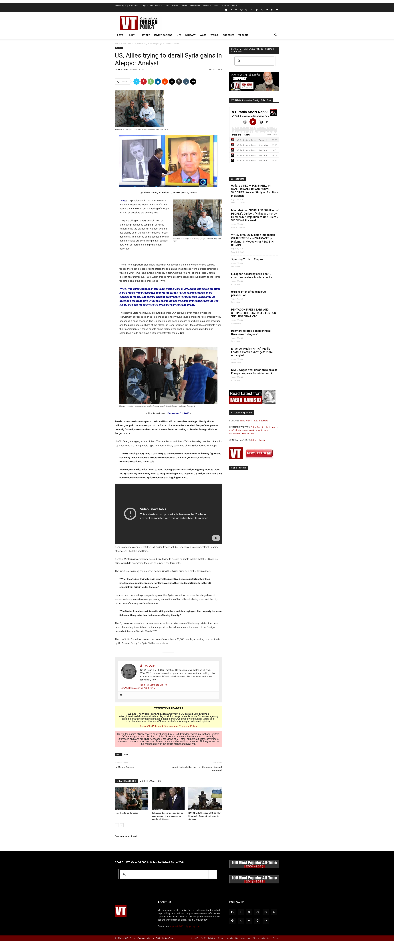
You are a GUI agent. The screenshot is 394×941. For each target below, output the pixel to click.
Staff (167, 5)
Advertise (225, 5)
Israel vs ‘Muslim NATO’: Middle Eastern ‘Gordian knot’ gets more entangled (252, 352)
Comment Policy (188, 726)
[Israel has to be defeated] (131, 798)
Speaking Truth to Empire (247, 259)
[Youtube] (277, 10)
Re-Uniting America (124, 767)
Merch (216, 5)
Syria (126, 754)
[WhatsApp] (151, 81)
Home (117, 43)
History (145, 35)
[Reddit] (241, 10)
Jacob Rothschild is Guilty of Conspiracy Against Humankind (197, 769)
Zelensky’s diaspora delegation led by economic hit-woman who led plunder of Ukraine (167, 816)
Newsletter (207, 5)
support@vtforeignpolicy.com (185, 926)
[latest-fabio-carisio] (252, 402)
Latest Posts (237, 179)
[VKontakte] (266, 10)
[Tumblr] (186, 81)
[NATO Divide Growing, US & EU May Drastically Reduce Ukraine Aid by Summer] (205, 798)
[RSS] (251, 10)
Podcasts (228, 35)
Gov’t (120, 35)
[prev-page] (117, 825)
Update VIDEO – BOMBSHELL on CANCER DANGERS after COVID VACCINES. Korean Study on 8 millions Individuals (255, 190)
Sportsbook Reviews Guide (149, 938)
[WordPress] (271, 10)
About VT (159, 5)
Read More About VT (198, 919)
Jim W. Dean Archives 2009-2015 (138, 688)
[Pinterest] (144, 81)
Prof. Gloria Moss (238, 430)
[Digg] (193, 81)
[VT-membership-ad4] (254, 90)
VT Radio (243, 35)
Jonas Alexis (245, 420)
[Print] (179, 81)
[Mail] (236, 10)
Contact (235, 5)
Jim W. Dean (123, 69)
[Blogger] (226, 10)
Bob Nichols (248, 433)
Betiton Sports (168, 938)
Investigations (163, 35)
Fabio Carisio (257, 427)
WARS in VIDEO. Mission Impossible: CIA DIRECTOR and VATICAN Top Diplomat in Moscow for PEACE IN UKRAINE (253, 240)
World (215, 35)
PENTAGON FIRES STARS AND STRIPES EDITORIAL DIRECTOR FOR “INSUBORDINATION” (253, 313)
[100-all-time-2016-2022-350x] (254, 882)
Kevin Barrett (261, 420)
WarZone (127, 43)
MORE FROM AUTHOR (150, 781)
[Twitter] (261, 10)
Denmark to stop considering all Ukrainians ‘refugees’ (251, 332)
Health (132, 35)
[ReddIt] (165, 81)
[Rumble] (246, 10)
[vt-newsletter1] (252, 458)
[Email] (172, 81)
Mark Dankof (255, 430)
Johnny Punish (258, 440)
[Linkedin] (158, 81)
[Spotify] (256, 10)
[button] (275, 35)
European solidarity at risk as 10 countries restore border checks (251, 275)
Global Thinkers (238, 468)
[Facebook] (231, 10)
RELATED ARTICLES (126, 781)
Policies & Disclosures (164, 726)
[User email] (121, 695)
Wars (203, 35)
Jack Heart (271, 427)
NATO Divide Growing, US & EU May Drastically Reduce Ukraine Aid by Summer (204, 816)
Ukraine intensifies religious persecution (248, 293)
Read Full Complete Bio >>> (154, 684)
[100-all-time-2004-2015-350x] (254, 867)
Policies (175, 5)
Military (190, 35)
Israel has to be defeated (126, 813)
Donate (184, 5)
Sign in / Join (148, 5)
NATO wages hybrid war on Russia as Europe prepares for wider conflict (254, 371)
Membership (195, 5)
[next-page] (122, 825)
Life (179, 35)
